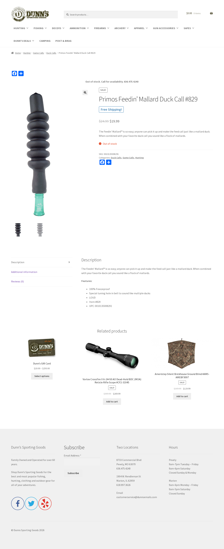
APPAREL (139, 28)
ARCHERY (119, 28)
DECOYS (56, 28)
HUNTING (19, 28)
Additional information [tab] (24, 272)
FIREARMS (100, 28)
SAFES (187, 28)
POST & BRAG (63, 40)
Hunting (27, 52)
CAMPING (45, 40)
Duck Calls (51, 52)
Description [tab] (17, 262)
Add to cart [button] (112, 401)
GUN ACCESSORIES (164, 28)
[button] (85, 92)
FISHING (38, 28)
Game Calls (38, 52)
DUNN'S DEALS (22, 40)
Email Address (72, 455)
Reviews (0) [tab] (17, 281)
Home (18, 52)
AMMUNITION (78, 28)
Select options (41, 376)
